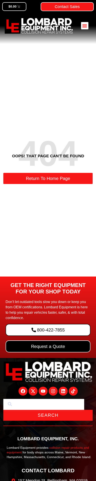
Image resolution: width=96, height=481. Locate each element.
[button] (84, 25)
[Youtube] (43, 391)
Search (48, 415)
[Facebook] (23, 391)
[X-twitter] (33, 391)
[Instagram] (53, 391)
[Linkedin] (63, 391)
